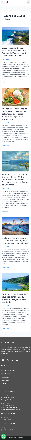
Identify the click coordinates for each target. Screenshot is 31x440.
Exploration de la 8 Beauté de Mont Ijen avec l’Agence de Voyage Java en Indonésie (15, 240)
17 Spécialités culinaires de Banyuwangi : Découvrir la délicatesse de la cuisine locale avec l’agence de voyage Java (14, 114)
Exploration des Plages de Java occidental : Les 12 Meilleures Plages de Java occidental (14, 298)
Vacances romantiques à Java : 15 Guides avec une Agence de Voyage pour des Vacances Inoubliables (15, 52)
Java (3, 59)
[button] (28, 2)
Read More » (5, 82)
